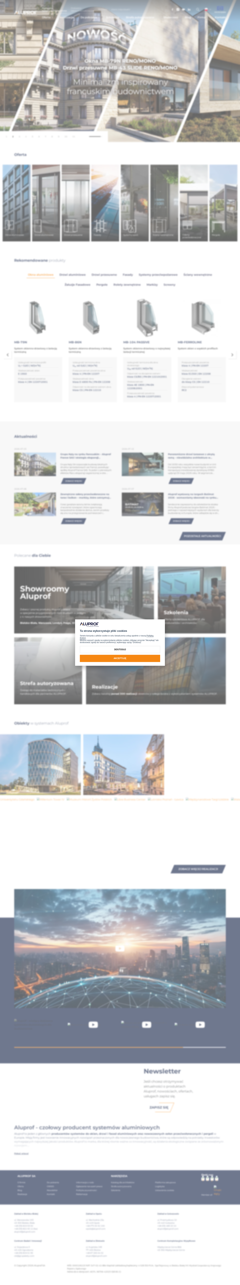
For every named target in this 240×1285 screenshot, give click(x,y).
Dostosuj (120, 649)
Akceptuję (120, 658)
